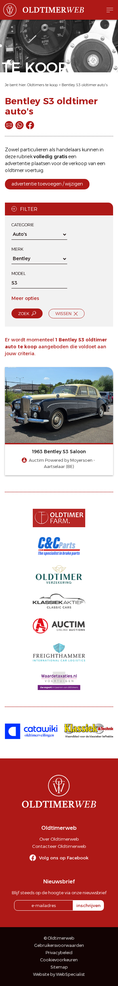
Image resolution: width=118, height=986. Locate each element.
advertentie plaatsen (27, 163)
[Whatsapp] (19, 125)
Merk (17, 249)
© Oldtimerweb (59, 938)
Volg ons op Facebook (63, 857)
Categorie (22, 224)
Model (18, 273)
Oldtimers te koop (42, 85)
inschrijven (88, 905)
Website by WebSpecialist (59, 974)
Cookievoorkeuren (59, 959)
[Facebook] (30, 125)
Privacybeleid (59, 952)
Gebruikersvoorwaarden (59, 945)
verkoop (78, 163)
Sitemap (59, 967)
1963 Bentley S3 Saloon (59, 452)
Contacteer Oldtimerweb (59, 846)
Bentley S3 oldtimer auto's (85, 85)
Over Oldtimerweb (59, 839)
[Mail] (9, 125)
